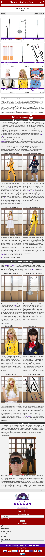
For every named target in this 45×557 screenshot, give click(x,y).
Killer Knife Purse (33, 89)
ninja (4, 197)
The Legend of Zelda (9, 265)
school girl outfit (30, 190)
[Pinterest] (21, 504)
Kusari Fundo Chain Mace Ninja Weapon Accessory (21, 39)
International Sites (5, 539)
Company (3, 536)
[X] (18, 504)
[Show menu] (1, 2)
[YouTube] (27, 504)
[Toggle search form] (40, 2)
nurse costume (13, 256)
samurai (16, 305)
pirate (2, 257)
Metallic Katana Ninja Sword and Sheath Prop (6, 39)
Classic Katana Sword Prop (35, 39)
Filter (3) (3, 13)
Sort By (38, 13)
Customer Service (5, 534)
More (2, 542)
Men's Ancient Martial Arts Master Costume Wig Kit (6, 89)
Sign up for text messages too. (8, 518)
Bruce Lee (27, 246)
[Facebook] (15, 504)
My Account (5, 528)
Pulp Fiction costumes (15, 477)
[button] (43, 2)
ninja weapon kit (28, 416)
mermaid (3, 254)
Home (4, 526)
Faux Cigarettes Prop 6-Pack (6, 64)
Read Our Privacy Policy (22, 523)
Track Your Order (6, 531)
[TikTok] (30, 504)
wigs (41, 269)
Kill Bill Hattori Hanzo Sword (20, 64)
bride (9, 187)
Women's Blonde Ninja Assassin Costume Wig (21, 89)
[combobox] (21, 5)
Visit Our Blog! (23, 507)
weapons (33, 269)
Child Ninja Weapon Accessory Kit (36, 64)
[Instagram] (24, 504)
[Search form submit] (43, 5)
